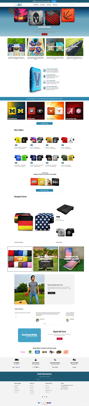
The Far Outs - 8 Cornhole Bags (34, 147)
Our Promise (32, 387)
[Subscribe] (52, 379)
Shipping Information (48, 390)
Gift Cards (31, 388)
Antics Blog (31, 390)
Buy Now (59, 338)
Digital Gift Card (59, 331)
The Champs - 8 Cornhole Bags (49, 147)
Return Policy (47, 387)
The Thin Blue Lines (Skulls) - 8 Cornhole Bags (37, 165)
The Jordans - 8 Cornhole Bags (65, 147)
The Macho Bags (59, 242)
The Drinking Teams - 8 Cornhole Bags (51, 165)
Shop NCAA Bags (44, 123)
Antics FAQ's (47, 388)
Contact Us (47, 385)
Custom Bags (16, 388)
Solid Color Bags (16, 390)
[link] (23, 352)
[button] (70, 5)
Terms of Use (32, 393)
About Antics (32, 385)
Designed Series (16, 385)
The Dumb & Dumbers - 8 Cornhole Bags (20, 165)
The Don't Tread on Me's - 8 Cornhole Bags (20, 147)
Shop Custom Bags (44, 190)
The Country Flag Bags (18, 242)
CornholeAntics (45, 404)
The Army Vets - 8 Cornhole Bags (66, 165)
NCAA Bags (16, 387)
